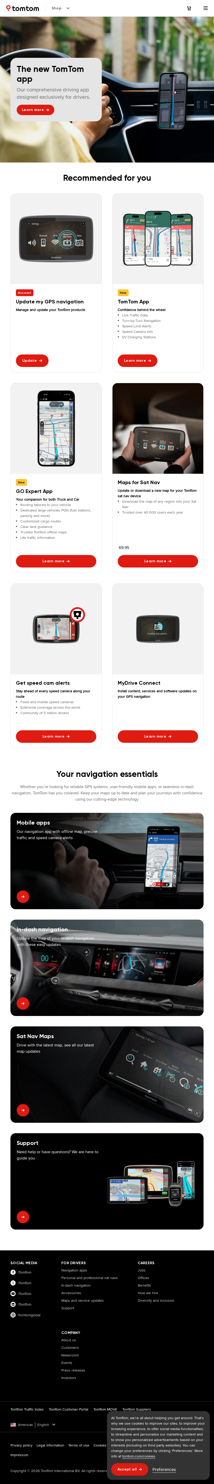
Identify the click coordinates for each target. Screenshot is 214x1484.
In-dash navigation (76, 1285)
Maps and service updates (82, 1300)
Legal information (50, 1445)
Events (66, 1362)
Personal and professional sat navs (89, 1277)
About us (68, 1340)
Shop (56, 8)
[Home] (22, 8)
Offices (143, 1277)
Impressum (19, 1454)
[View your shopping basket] (192, 8)
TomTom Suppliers (136, 1409)
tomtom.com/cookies (138, 1456)
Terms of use (78, 1445)
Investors (68, 1377)
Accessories (71, 1292)
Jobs (142, 1270)
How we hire (148, 1292)
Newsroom (70, 1355)
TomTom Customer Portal (68, 1409)
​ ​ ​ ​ (62, 1315)
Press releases (73, 1370)
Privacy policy (21, 1445)
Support (67, 1308)
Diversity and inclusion (156, 1300)
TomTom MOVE (105, 1409)
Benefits (144, 1285)
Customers (70, 1347)
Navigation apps (74, 1270)
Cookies (99, 1445)
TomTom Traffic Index (27, 1409)
